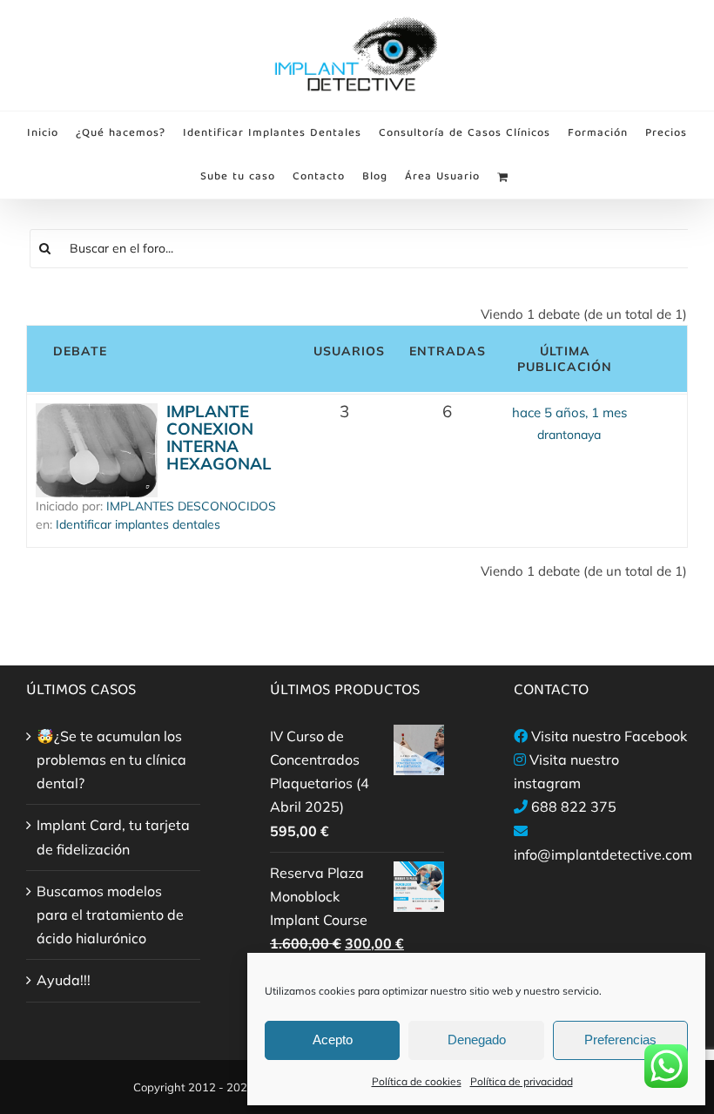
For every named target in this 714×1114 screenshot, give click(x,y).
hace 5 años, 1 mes (569, 412)
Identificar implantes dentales (138, 524)
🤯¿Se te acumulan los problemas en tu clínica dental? (111, 759)
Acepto (333, 1039)
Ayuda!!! (64, 980)
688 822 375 (573, 806)
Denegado (477, 1039)
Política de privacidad (521, 1081)
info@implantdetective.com (603, 854)
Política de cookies (416, 1081)
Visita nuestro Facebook (609, 736)
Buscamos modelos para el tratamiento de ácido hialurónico (110, 914)
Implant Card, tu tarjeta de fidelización (113, 836)
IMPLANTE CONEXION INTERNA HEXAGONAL (219, 437)
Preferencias (620, 1039)
